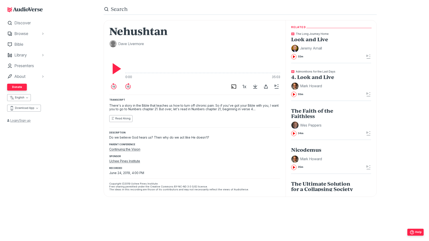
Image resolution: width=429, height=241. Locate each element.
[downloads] (255, 86)
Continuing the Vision (124, 149)
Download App (24, 108)
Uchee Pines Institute (124, 161)
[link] (323, 46)
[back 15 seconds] (113, 86)
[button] (307, 48)
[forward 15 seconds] (128, 86)
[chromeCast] (233, 86)
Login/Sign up (20, 120)
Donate (17, 87)
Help (418, 232)
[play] (115, 69)
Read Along (122, 118)
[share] (265, 86)
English (19, 97)
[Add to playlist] (276, 86)
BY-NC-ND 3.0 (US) (185, 186)
